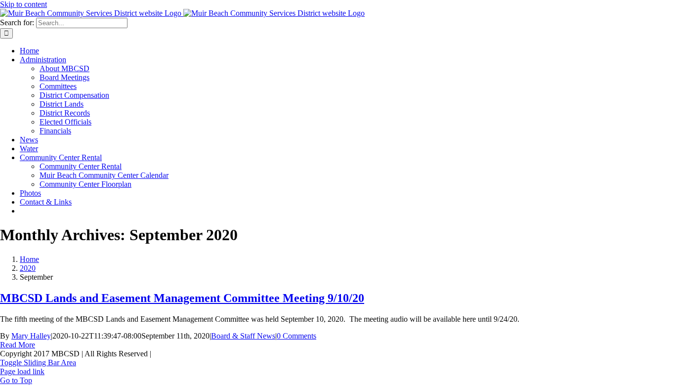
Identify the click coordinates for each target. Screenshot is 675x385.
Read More (17, 345)
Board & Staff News (243, 336)
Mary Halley (31, 336)
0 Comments (296, 336)
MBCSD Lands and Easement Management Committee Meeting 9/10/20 (182, 298)
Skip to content (23, 4)
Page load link (22, 371)
